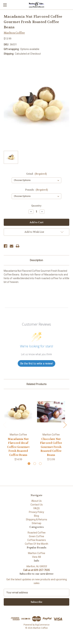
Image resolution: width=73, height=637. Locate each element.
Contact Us (36, 504)
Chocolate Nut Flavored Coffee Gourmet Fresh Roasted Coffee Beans (51, 447)
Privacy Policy (36, 512)
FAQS (36, 508)
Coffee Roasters (36, 540)
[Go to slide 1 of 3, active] (29, 463)
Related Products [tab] (37, 384)
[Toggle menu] (5, 5)
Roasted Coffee (37, 532)
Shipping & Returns (36, 519)
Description (36, 260)
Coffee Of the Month (36, 543)
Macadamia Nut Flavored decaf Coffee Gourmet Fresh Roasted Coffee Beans (18, 447)
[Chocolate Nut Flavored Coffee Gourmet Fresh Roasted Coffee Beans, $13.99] (51, 411)
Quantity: (36, 205)
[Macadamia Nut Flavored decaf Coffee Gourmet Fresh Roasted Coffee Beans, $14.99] (18, 411)
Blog (36, 515)
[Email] (11, 246)
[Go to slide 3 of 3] (40, 463)
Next (64, 424)
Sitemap (36, 523)
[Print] (17, 246)
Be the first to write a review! (36, 363)
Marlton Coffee (36, 553)
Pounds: (36, 189)
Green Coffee (36, 536)
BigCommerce (42, 625)
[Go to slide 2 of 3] (34, 463)
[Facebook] (5, 246)
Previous (4, 424)
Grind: (36, 173)
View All (36, 556)
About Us (36, 500)
